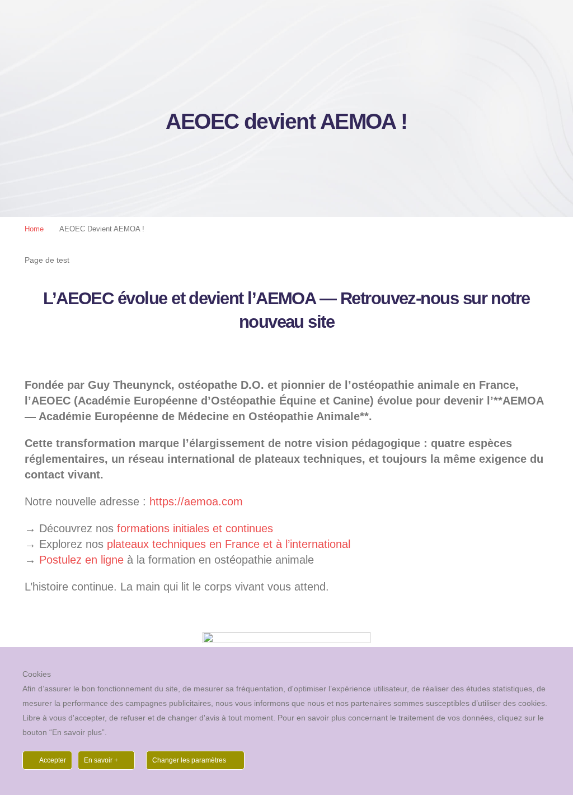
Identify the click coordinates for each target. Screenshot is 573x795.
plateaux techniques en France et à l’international (228, 544)
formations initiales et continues (195, 528)
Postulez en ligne (81, 560)
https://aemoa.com (196, 501)
